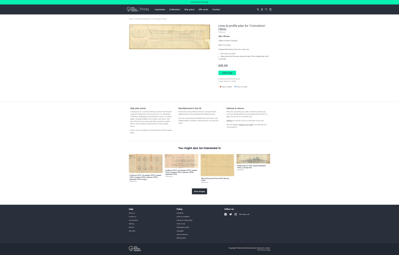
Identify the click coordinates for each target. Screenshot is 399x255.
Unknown (221, 32)
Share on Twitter (241, 87)
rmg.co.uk (245, 214)
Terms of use (181, 224)
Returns (131, 227)
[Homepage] (138, 9)
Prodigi (267, 250)
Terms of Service (182, 234)
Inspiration (160, 9)
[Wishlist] (266, 9)
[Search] (258, 9)
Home (131, 19)
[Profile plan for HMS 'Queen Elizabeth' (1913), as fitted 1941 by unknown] (253, 163)
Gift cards (203, 9)
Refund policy (181, 238)
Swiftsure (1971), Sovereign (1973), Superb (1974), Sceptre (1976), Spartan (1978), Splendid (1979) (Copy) (145, 177)
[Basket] (270, 9)
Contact (216, 9)
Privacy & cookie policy (184, 220)
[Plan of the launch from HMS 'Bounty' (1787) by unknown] (217, 176)
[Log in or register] (262, 9)
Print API (260, 250)
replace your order (246, 125)
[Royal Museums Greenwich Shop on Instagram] (235, 215)
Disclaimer (180, 213)
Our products (133, 220)
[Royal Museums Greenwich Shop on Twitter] (230, 215)
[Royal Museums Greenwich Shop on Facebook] (225, 215)
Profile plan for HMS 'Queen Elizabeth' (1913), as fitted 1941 (251, 167)
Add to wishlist (227, 87)
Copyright (180, 231)
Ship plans (189, 9)
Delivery (230, 120)
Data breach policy (183, 227)
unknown (204, 182)
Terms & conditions (183, 216)
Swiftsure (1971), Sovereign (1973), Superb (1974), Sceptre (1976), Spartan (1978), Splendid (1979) (181, 172)
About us (132, 213)
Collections (174, 9)
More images (199, 191)
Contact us (132, 216)
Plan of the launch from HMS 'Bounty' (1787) (215, 179)
